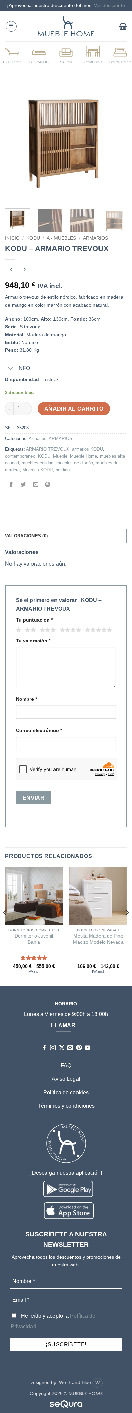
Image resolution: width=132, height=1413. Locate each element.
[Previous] (16, 143)
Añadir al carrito (74, 409)
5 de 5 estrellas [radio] (97, 630)
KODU (33, 238)
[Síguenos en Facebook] (44, 1048)
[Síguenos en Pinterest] (79, 1048)
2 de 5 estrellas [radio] (29, 630)
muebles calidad (37, 462)
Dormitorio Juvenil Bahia (34, 939)
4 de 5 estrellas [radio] (69, 630)
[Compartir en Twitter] (23, 485)
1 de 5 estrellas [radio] (17, 630)
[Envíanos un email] (70, 1048)
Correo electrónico (39, 730)
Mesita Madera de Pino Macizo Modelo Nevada (98, 939)
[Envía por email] (35, 485)
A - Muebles (61, 238)
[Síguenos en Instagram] (53, 1048)
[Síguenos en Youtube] (87, 1048)
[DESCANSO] (38, 54)
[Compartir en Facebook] (11, 485)
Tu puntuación (34, 620)
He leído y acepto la (52, 1321)
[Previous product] (24, 270)
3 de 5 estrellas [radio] (47, 630)
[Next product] (11, 270)
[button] (11, 26)
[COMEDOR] (93, 54)
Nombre (26, 699)
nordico (63, 469)
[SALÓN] (66, 54)
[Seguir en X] (62, 1048)
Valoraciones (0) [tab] (26, 535)
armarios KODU (87, 449)
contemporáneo (20, 456)
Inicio (12, 238)
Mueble (60, 456)
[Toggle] (11, 368)
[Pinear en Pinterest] (47, 485)
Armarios (37, 438)
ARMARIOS (95, 238)
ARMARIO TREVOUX (47, 449)
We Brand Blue (75, 1382)
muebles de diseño (74, 462)
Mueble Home (83, 456)
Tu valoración (33, 640)
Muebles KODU (37, 469)
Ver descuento (109, 5)
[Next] (116, 143)
